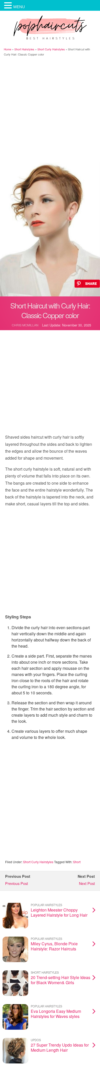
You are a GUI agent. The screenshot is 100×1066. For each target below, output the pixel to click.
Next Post (87, 883)
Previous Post (16, 883)
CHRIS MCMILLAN (25, 325)
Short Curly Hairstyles (51, 49)
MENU (19, 6)
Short (77, 862)
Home (7, 49)
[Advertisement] (50, 110)
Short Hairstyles (24, 49)
